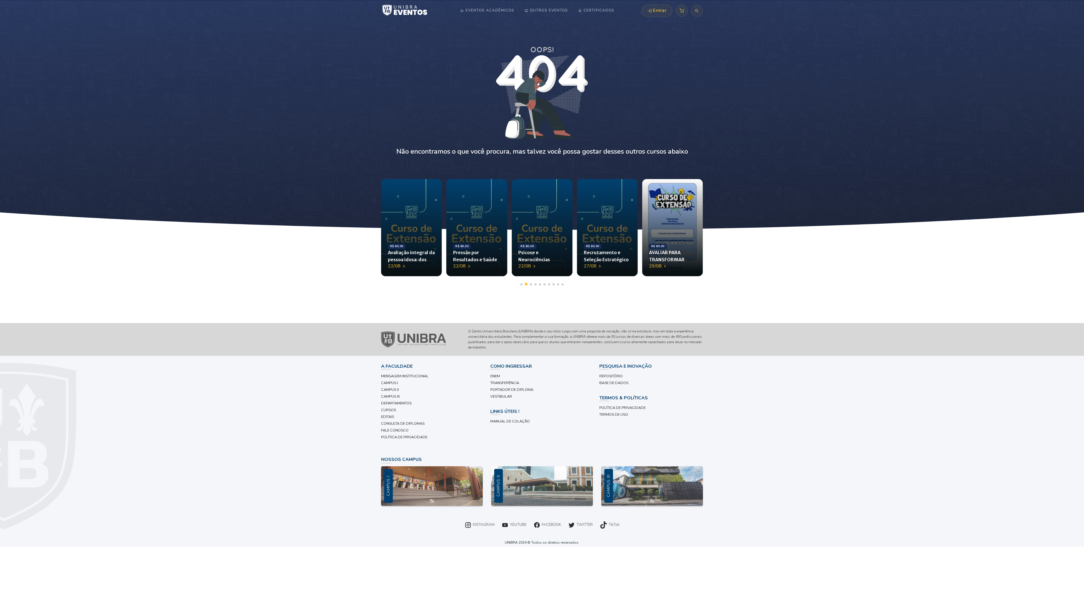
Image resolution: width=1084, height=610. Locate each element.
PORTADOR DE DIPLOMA (511, 389)
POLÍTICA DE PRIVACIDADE (404, 437)
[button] (521, 284)
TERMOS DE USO (613, 414)
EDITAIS (387, 416)
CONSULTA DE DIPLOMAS (403, 423)
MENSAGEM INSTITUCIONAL (405, 376)
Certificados (598, 10)
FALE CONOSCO (394, 430)
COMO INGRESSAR (511, 366)
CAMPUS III (390, 396)
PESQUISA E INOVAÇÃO (625, 366)
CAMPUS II (390, 389)
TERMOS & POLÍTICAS (623, 398)
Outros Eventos (548, 10)
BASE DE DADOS (613, 382)
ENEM (495, 376)
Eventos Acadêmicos (489, 10)
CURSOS (388, 410)
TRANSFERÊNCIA (504, 382)
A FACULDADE (397, 366)
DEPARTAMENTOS (396, 403)
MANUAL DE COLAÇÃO (510, 421)
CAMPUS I (389, 382)
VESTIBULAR (501, 396)
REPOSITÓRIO (611, 376)
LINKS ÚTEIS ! (504, 411)
